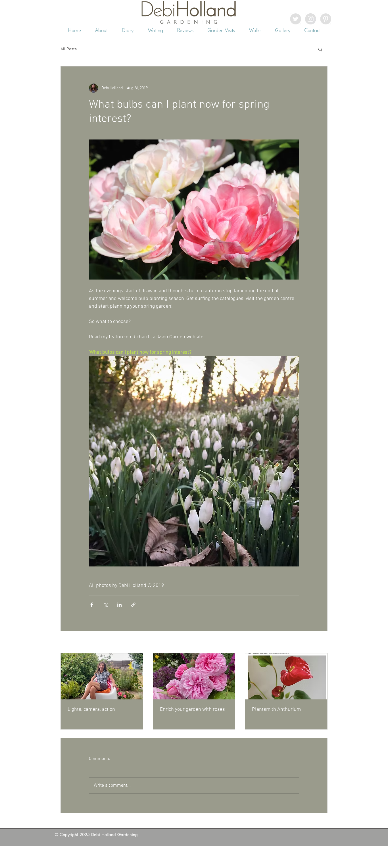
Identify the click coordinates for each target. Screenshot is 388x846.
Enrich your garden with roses (192, 709)
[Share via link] (133, 604)
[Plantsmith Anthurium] (286, 676)
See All (321, 642)
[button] (320, 49)
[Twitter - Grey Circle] (295, 18)
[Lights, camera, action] (102, 676)
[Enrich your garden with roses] (194, 676)
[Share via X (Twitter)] (105, 604)
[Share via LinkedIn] (119, 604)
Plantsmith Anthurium (276, 709)
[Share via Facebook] (91, 604)
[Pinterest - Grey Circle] (325, 18)
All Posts (69, 49)
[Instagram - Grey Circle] (310, 18)
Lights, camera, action (91, 709)
